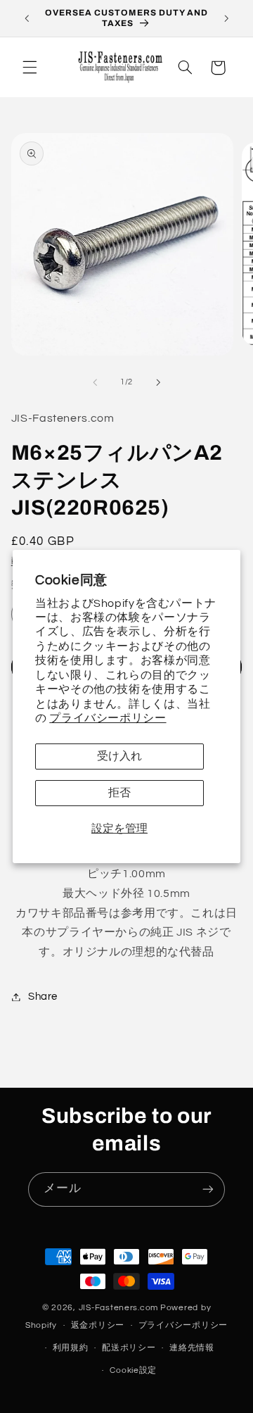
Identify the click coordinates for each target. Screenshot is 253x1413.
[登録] (208, 1189)
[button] (29, 67)
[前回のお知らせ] (26, 18)
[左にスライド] (94, 382)
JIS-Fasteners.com (119, 1308)
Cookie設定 (133, 1370)
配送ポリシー (128, 1348)
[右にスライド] (158, 382)
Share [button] (43, 996)
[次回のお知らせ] (226, 18)
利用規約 (71, 1348)
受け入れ (119, 756)
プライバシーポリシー (107, 718)
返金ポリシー (97, 1325)
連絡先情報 (191, 1348)
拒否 (119, 792)
